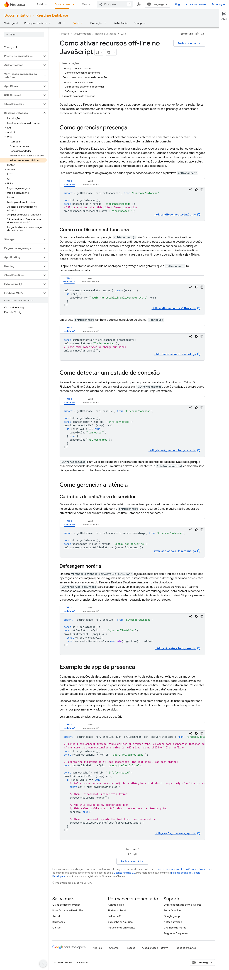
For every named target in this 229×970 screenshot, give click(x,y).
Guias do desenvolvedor (66, 904)
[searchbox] (24, 34)
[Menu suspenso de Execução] (106, 23)
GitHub (56, 927)
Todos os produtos (185, 947)
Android (97, 947)
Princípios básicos (35, 23)
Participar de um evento (121, 927)
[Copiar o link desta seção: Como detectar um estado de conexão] (163, 373)
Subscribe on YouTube (120, 921)
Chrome (113, 947)
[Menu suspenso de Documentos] (74, 4)
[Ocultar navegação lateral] (43, 963)
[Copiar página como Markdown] (108, 52)
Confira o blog (116, 904)
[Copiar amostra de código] (202, 190)
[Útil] (197, 34)
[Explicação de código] (190, 190)
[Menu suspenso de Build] (47, 4)
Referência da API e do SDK (67, 910)
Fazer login (218, 4)
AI (59, 23)
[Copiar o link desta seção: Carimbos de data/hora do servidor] (139, 497)
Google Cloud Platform (155, 947)
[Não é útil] (202, 34)
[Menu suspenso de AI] (65, 23)
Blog (177, 4)
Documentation (17, 15)
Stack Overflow (172, 910)
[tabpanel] (132, 204)
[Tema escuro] (196, 190)
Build (40, 4)
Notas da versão (173, 921)
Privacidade (83, 962)
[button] (21, 56)
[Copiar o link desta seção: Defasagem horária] (104, 566)
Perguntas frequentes (176, 933)
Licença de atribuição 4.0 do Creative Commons (183, 869)
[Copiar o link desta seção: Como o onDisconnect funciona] (132, 230)
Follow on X (114, 916)
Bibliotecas (58, 921)
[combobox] (115, 4)
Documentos (62, 4)
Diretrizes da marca (175, 927)
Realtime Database (52, 15)
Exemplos (139, 23)
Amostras (57, 916)
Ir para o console (196, 4)
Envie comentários (189, 43)
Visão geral (11, 23)
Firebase (64, 33)
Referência (120, 23)
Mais (85, 4)
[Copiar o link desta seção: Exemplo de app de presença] (138, 667)
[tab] (69, 182)
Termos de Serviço (62, 962)
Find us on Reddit (117, 910)
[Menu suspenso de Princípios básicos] (51, 23)
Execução (96, 23)
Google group (172, 916)
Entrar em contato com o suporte (182, 904)
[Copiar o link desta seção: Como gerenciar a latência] (131, 485)
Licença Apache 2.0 (124, 872)
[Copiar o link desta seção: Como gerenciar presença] (131, 128)
